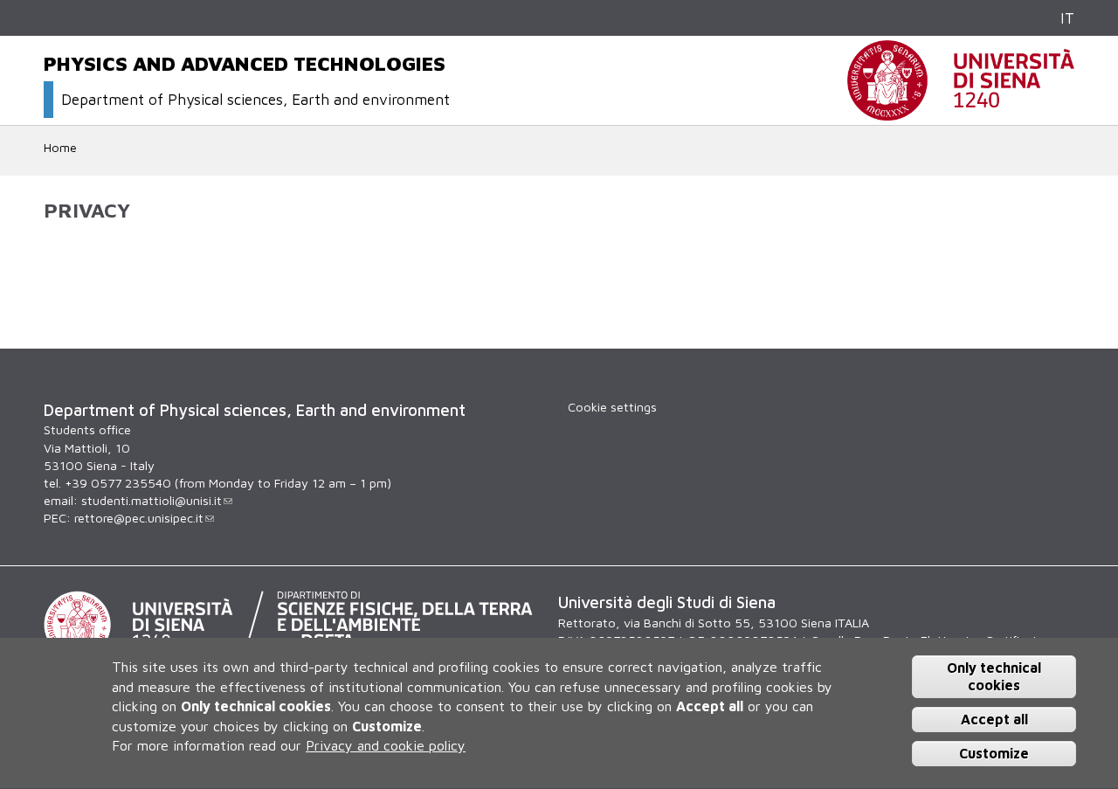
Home (60, 147)
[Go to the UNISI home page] (960, 111)
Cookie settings (612, 406)
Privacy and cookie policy (386, 745)
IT (1067, 18)
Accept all (994, 719)
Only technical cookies (994, 677)
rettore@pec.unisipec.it (139, 517)
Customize (994, 753)
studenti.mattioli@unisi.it (151, 500)
